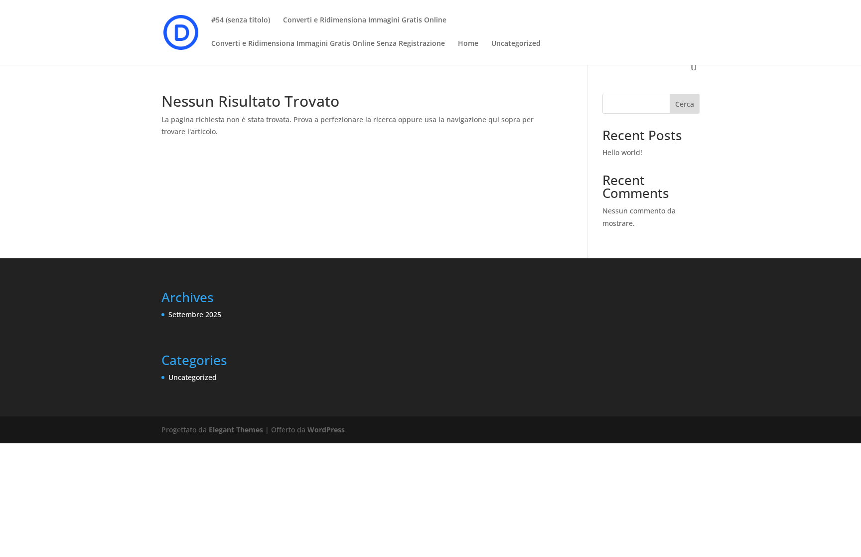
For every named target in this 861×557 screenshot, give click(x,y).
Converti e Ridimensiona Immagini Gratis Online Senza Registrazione (328, 44)
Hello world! (622, 152)
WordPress (326, 429)
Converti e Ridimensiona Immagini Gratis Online (364, 20)
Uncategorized (516, 44)
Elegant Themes (236, 429)
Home (468, 44)
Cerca (684, 104)
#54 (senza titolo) (240, 20)
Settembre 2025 (194, 314)
